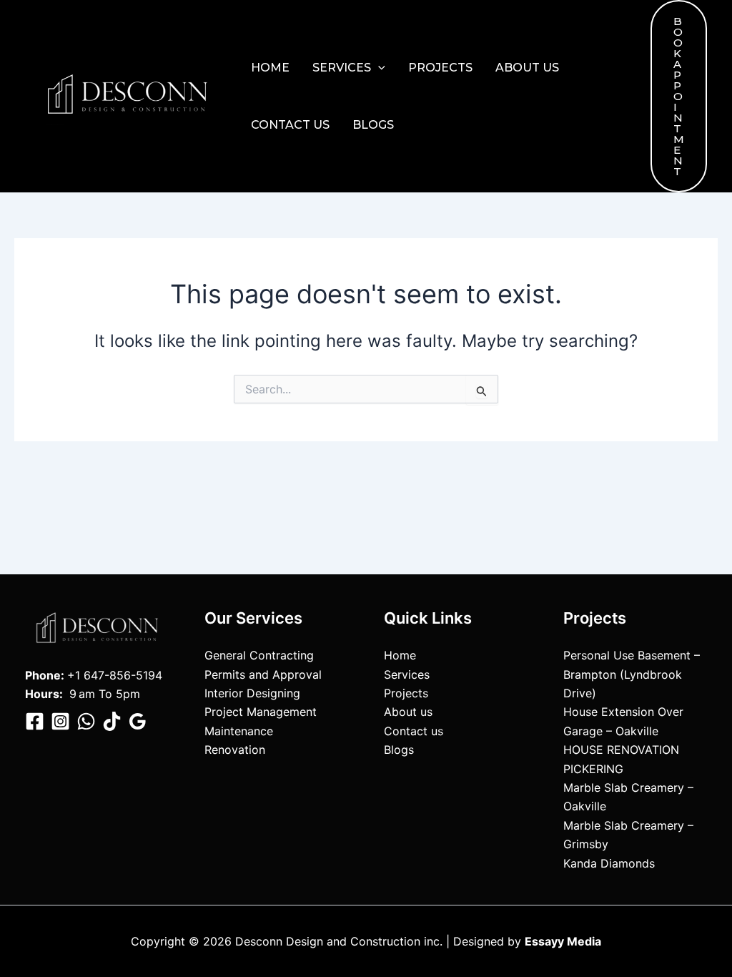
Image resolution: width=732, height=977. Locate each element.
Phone (43, 675)
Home (270, 67)
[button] (378, 68)
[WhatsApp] (86, 721)
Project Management (260, 711)
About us (527, 67)
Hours (42, 694)
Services (341, 67)
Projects (440, 67)
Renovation (234, 749)
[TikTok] (112, 721)
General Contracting (259, 655)
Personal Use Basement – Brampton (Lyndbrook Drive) (631, 674)
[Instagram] (60, 721)
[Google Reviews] (137, 721)
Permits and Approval (263, 674)
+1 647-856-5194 (114, 675)
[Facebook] (34, 721)
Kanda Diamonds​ (609, 863)
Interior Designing (252, 693)
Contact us (290, 125)
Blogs (373, 125)
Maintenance (238, 731)
